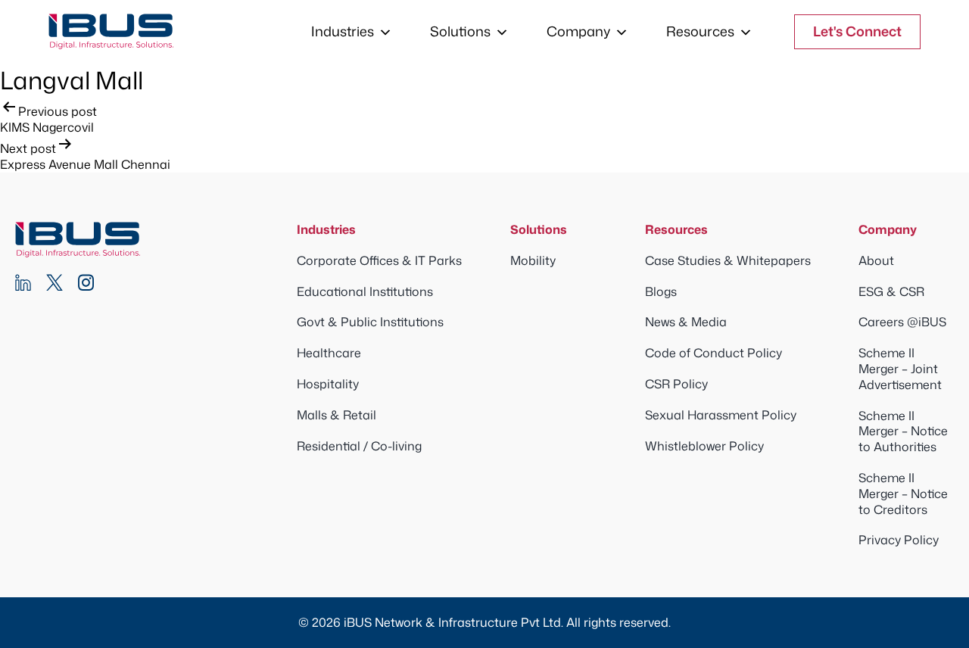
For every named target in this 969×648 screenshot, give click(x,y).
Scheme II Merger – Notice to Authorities (903, 431)
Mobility (533, 260)
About (876, 260)
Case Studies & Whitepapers (728, 260)
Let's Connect (857, 31)
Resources (700, 31)
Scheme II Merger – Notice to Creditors (903, 493)
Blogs (661, 291)
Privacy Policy (898, 539)
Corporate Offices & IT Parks (379, 260)
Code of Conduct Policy (713, 352)
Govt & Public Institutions (370, 321)
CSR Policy (676, 383)
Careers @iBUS (902, 321)
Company (578, 31)
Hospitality (328, 383)
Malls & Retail (336, 415)
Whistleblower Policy (704, 446)
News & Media (686, 321)
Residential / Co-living (359, 446)
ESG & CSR (891, 291)
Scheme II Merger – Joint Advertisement (900, 368)
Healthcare (329, 352)
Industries (342, 31)
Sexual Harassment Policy (720, 415)
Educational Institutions (365, 291)
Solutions (460, 31)
